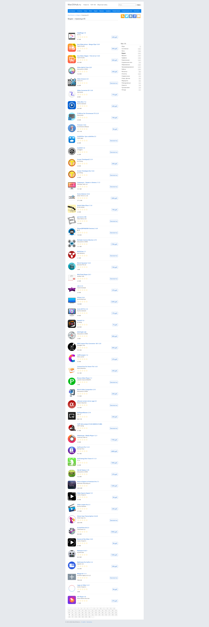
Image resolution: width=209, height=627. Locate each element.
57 (109, 614)
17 (75, 610)
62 (76, 617)
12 (107, 608)
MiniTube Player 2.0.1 (84, 274)
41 (106, 612)
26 (106, 610)
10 (100, 608)
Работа (124, 69)
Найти (138, 5)
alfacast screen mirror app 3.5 (86, 401)
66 (89, 617)
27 (109, 610)
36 (89, 612)
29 (116, 610)
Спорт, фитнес (126, 78)
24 (99, 610)
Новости (86, 5)
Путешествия (125, 87)
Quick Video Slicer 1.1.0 (84, 205)
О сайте (83, 622)
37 (92, 612)
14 (114, 608)
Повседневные (126, 83)
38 (95, 612)
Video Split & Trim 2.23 (84, 67)
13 (110, 608)
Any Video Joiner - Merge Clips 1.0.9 (88, 44)
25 (102, 610)
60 (69, 617)
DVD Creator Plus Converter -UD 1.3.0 (89, 343)
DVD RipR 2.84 (81, 332)
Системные (72, 11)
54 (99, 614)
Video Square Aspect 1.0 (84, 493)
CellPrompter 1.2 (82, 355)
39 (99, 612)
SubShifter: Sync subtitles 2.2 (86, 136)
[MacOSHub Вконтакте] (131, 16)
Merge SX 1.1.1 (81, 574)
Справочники (126, 76)
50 (86, 614)
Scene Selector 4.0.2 (83, 194)
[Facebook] (135, 16)
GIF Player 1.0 (81, 597)
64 (82, 617)
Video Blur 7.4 (81, 102)
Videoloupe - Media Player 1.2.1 (87, 435)
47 (76, 614)
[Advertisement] (92, 25)
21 (89, 610)
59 (116, 614)
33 (79, 612)
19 (82, 610)
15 (69, 610)
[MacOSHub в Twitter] (127, 16)
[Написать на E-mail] (139, 16)
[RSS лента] (123, 16)
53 (96, 614)
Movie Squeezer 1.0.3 (84, 263)
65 (86, 617)
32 (75, 612)
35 (85, 612)
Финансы (124, 71)
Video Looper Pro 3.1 (83, 505)
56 (106, 614)
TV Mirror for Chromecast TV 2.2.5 (88, 113)
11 (104, 608)
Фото (90, 11)
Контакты (136, 11)
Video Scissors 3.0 (82, 79)
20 (85, 610)
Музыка (101, 11)
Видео (95, 11)
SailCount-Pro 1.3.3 (83, 447)
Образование (126, 64)
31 (72, 612)
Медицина (125, 80)
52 (92, 614)
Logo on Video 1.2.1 (83, 585)
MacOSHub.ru (74, 4)
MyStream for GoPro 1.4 (85, 562)
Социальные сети (127, 11)
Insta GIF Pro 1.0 (82, 309)
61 (72, 617)
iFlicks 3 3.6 (80, 297)
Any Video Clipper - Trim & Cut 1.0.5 (88, 56)
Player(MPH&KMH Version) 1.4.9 (87, 228)
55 (102, 614)
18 (79, 610)
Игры (85, 11)
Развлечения (116, 11)
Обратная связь (102, 5)
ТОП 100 (93, 5)
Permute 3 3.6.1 (82, 551)
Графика (108, 11)
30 (69, 612)
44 (116, 612)
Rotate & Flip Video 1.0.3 (85, 539)
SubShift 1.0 (81, 148)
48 (79, 614)
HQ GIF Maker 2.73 (83, 470)
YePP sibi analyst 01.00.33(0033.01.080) (89, 424)
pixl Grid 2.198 (81, 217)
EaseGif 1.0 (80, 320)
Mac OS (123, 44)
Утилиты (79, 11)
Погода (124, 90)
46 (72, 614)
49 (82, 614)
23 (95, 610)
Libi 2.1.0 (80, 286)
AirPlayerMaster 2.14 (84, 412)
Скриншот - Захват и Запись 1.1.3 (88, 182)
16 (72, 610)
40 (102, 612)
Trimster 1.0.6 (81, 125)
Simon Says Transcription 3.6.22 (87, 516)
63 (79, 617)
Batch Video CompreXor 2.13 (86, 389)
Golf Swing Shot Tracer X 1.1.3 (86, 458)
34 (82, 612)
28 (112, 610)
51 (89, 614)
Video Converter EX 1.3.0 (85, 90)
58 (112, 614)
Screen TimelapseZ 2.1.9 (84, 159)
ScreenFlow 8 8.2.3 (83, 528)
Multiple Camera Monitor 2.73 (87, 240)
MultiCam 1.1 (81, 251)
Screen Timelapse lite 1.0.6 (85, 171)
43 (112, 612)
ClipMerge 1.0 (81, 33)
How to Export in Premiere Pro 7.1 (88, 481)
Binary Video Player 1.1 (84, 378)
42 (109, 612)
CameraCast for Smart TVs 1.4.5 (87, 366)
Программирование (128, 67)
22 (92, 610)
